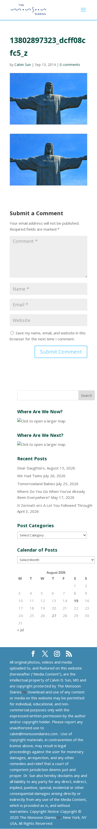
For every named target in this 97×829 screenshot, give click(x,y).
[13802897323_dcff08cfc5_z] (48, 159)
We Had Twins (29, 475)
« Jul (20, 629)
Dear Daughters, (31, 468)
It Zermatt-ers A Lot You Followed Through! (54, 505)
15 (76, 600)
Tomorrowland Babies (36, 483)
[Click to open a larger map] (41, 420)
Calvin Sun (22, 64)
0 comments (70, 64)
